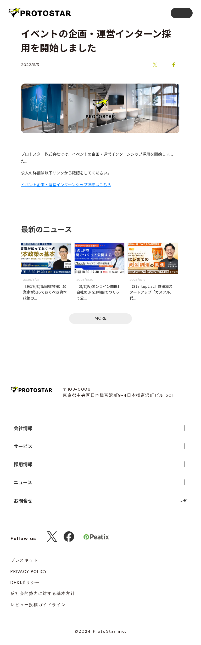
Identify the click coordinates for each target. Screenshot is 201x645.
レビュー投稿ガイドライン (38, 604)
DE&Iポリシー (25, 582)
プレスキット (24, 560)
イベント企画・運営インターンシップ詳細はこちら (66, 184)
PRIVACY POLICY (28, 571)
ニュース (23, 482)
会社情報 (23, 428)
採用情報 (23, 464)
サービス (23, 446)
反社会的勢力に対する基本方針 (42, 593)
